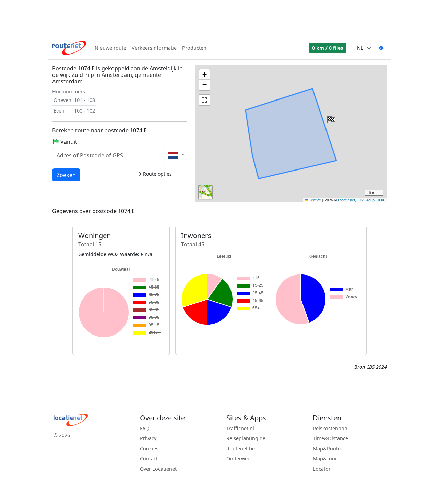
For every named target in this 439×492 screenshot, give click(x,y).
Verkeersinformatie (154, 48)
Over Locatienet (158, 469)
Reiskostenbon (330, 428)
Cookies (149, 448)
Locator (322, 469)
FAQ (144, 428)
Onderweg (238, 458)
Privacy (148, 438)
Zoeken (66, 175)
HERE (381, 200)
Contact (149, 458)
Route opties (157, 174)
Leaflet (314, 200)
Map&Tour (325, 458)
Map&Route (327, 448)
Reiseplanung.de (245, 438)
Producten (194, 48)
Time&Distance (330, 438)
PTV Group (366, 200)
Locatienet (346, 200)
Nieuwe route (110, 48)
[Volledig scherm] (204, 100)
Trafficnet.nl (240, 428)
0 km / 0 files (327, 48)
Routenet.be (240, 448)
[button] (330, 118)
